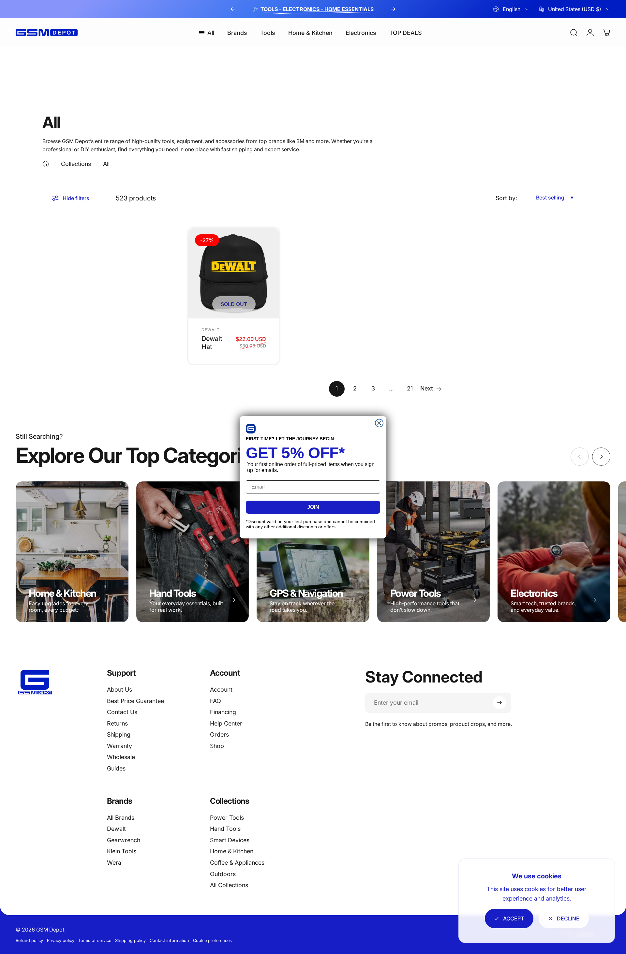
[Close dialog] (379, 423)
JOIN (313, 507)
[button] (251, 428)
